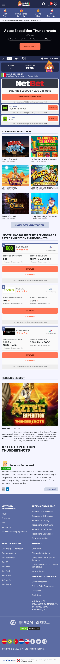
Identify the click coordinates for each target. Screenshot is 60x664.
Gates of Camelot (10, 216)
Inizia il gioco (30, 46)
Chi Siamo (36, 548)
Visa (3, 522)
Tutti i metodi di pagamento (14, 531)
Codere (17, 434)
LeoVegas (25, 432)
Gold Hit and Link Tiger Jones (44, 188)
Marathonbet (31, 438)
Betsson (53, 432)
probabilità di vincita (26, 661)
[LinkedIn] (7, 489)
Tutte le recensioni (40, 538)
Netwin (33, 434)
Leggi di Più (51, 489)
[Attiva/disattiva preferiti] (55, 4)
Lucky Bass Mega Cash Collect (45, 216)
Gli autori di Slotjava (41, 553)
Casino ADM (38, 15)
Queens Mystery (9, 188)
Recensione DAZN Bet (42, 529)
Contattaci (36, 595)
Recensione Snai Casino (42, 525)
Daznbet (17, 432)
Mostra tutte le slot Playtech (30, 225)
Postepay (6, 518)
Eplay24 (37, 436)
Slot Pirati (6, 571)
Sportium (45, 436)
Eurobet (40, 434)
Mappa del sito (38, 571)
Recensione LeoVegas (41, 520)
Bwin (46, 440)
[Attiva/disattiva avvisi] (43, 4)
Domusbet (41, 438)
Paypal (5, 514)
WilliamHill (48, 434)
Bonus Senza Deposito (21, 15)
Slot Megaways (9, 553)
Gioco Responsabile (41, 581)
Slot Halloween (8, 557)
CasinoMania (38, 440)
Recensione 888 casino (42, 516)
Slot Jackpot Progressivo (13, 548)
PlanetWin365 (19, 438)
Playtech (31, 35)
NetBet (31, 436)
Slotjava (5, 20)
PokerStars (25, 434)
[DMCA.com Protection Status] (30, 628)
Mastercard (7, 527)
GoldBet (53, 436)
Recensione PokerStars (42, 511)
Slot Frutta (6, 575)
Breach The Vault (9, 159)
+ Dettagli (30, 275)
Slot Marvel (7, 580)
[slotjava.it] (23, 4)
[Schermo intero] (3, 58)
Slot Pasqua (7, 584)
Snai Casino (44, 432)
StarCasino (34, 432)
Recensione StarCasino (42, 534)
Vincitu (29, 440)
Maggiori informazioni (30, 97)
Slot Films (6, 566)
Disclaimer (36, 590)
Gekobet (24, 436)
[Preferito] (23, 58)
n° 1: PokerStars (52, 15)
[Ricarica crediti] (9, 58)
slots (12, 20)
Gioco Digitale (19, 440)
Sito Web (53, 108)
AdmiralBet (50, 438)
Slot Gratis (5, 15)
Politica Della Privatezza (43, 586)
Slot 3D (5, 562)
